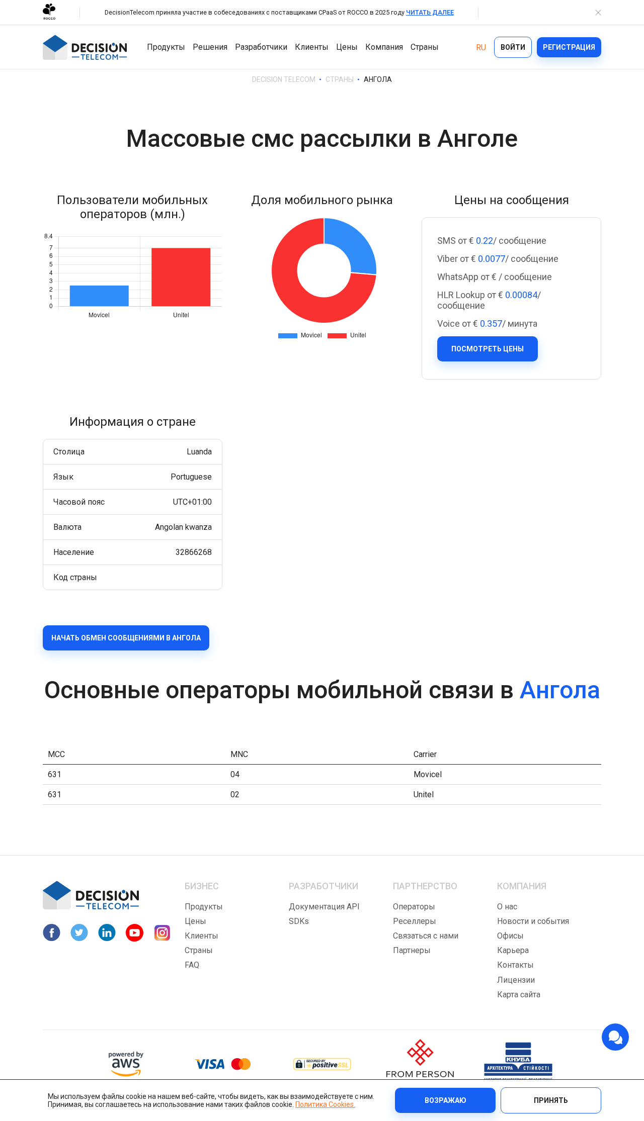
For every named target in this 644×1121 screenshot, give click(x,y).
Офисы (510, 936)
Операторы (414, 906)
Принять (551, 1100)
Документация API (324, 906)
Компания (384, 47)
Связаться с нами (425, 936)
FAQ (192, 965)
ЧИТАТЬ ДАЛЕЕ (430, 12)
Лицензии (516, 980)
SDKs (299, 921)
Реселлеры (414, 921)
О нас (507, 906)
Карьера (513, 950)
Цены (347, 47)
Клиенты (312, 47)
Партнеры (412, 950)
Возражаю (445, 1100)
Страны (425, 47)
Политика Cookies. (325, 1104)
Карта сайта (518, 994)
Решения (210, 47)
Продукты (166, 47)
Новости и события (533, 921)
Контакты (515, 965)
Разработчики (261, 47)
